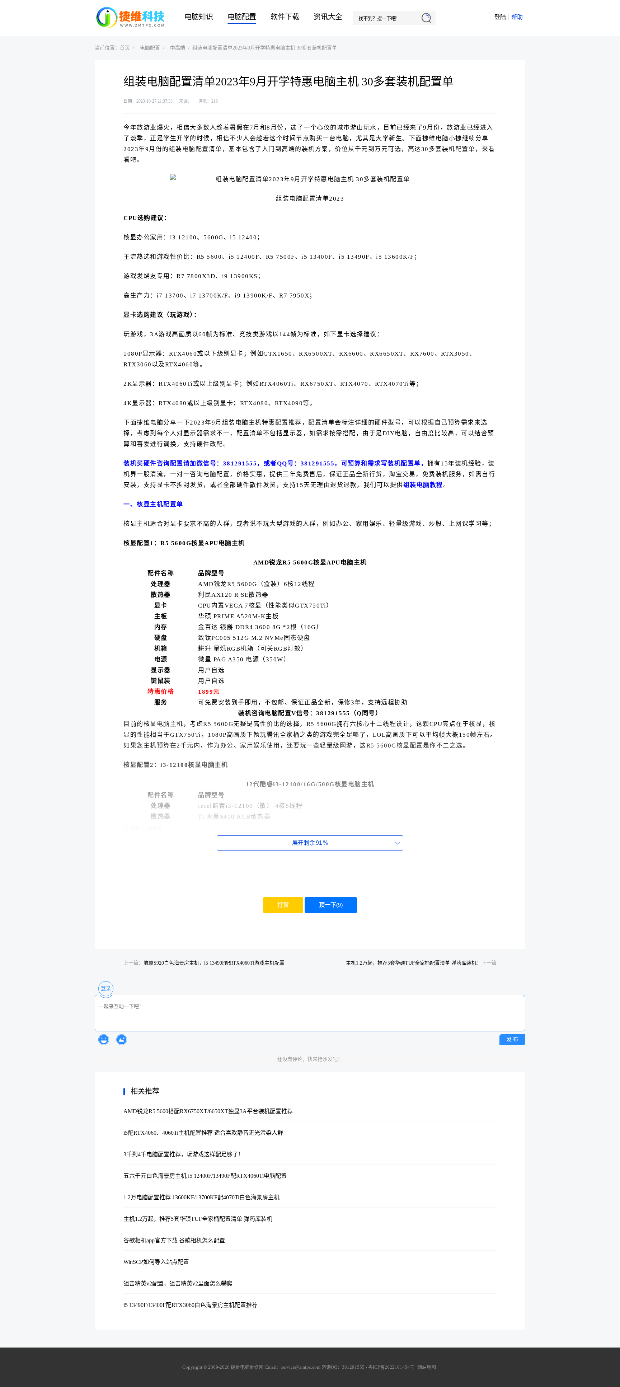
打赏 (283, 905)
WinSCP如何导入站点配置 (156, 1262)
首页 (125, 48)
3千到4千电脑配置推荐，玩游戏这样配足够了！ (183, 1154)
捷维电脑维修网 (130, 18)
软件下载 (285, 17)
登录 (106, 988)
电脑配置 (241, 17)
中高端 (177, 48)
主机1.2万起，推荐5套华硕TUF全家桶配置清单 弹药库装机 (411, 963)
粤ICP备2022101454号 (391, 1367)
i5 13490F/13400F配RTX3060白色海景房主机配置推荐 (190, 1305)
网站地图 (426, 1367)
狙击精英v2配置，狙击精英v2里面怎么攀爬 (177, 1283)
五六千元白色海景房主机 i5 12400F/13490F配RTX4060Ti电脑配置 (205, 1176)
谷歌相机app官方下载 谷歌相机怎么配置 (174, 1240)
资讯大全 (328, 17)
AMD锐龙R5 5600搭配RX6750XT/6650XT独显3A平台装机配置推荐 (208, 1111)
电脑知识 (198, 17)
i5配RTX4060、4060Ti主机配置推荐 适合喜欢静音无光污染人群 (203, 1133)
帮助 (517, 17)
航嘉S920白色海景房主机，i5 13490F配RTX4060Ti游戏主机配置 (214, 963)
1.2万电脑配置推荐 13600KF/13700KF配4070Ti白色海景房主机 (201, 1197)
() (331, 905)
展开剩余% (310, 843)
